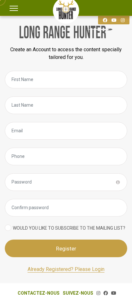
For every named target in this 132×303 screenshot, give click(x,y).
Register (66, 248)
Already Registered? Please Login (66, 269)
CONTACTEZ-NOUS (39, 293)
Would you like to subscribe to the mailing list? (69, 228)
